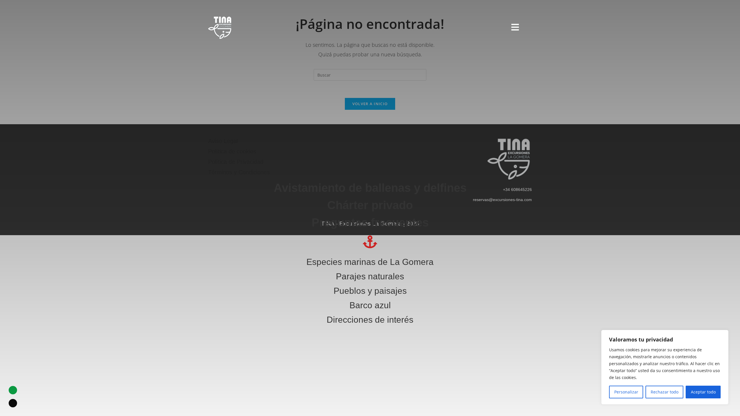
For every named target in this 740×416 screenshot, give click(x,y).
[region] (664, 367)
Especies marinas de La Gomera (370, 262)
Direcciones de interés (370, 319)
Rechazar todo (664, 392)
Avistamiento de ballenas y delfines (370, 187)
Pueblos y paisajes (370, 291)
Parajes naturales (370, 276)
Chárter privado (370, 205)
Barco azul (370, 305)
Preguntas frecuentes (370, 222)
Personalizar (626, 392)
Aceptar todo (703, 392)
